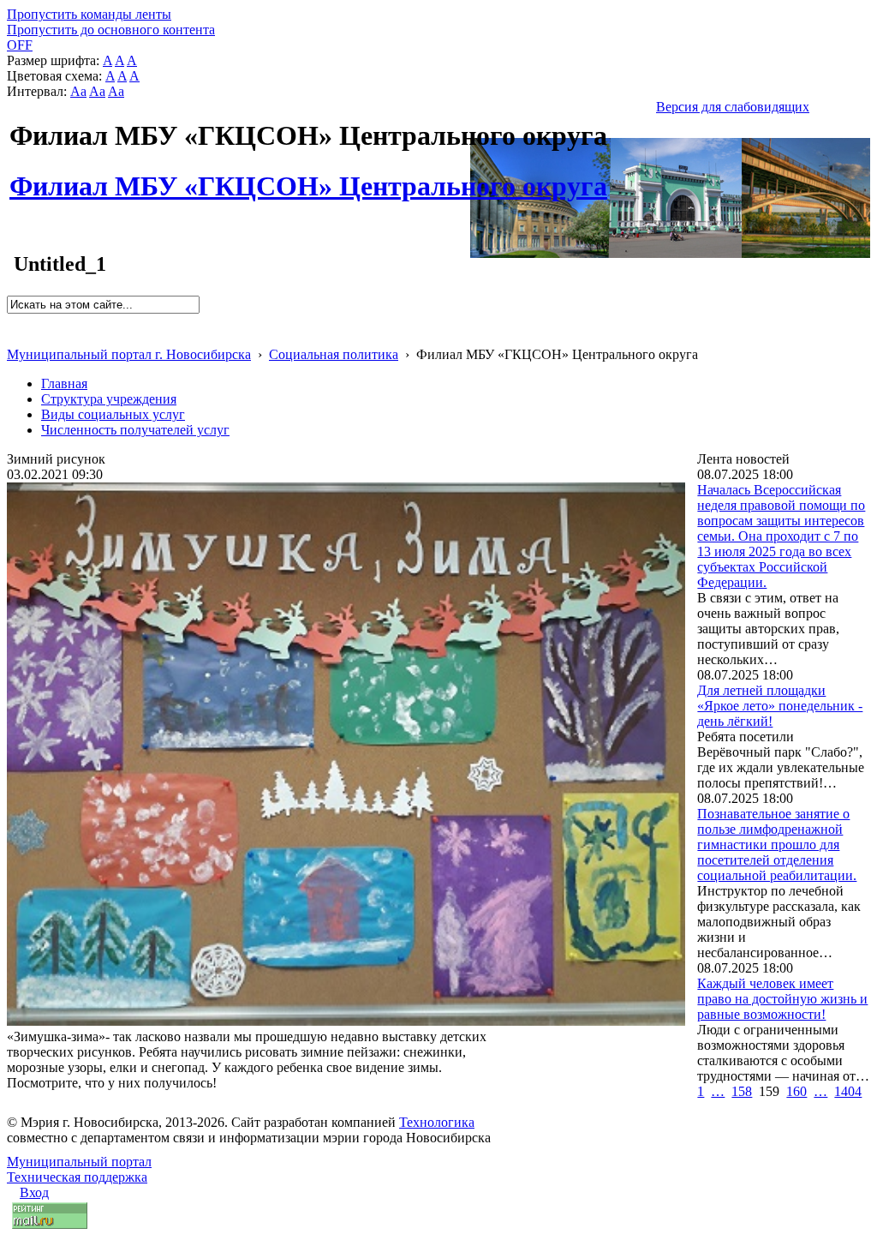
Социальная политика (333, 354)
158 (741, 1091)
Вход (34, 1192)
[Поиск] (12, 320)
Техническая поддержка (77, 1177)
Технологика (436, 1122)
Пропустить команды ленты (89, 14)
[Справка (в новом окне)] (14, 336)
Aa (78, 91)
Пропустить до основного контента (111, 29)
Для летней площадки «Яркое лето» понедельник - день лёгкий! (779, 705)
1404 (848, 1091)
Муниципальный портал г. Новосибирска (129, 354)
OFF (20, 45)
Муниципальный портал (79, 1161)
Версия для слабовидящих (732, 106)
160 (796, 1091)
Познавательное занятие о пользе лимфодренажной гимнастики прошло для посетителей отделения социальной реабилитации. (776, 844)
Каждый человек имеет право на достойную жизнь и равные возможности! (782, 998)
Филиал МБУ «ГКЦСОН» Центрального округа (308, 177)
